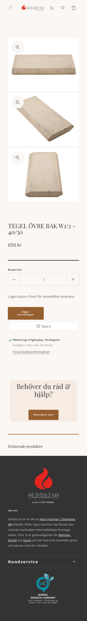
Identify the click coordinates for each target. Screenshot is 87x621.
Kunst (27, 540)
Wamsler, (64, 535)
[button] (10, 7)
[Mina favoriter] (62, 7)
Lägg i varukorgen (25, 313)
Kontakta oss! (44, 414)
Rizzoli (12, 540)
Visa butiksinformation (31, 352)
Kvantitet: (15, 269)
